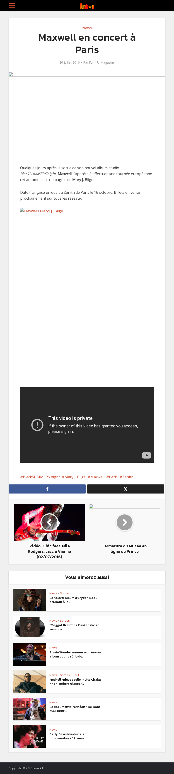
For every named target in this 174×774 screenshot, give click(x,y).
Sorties (65, 593)
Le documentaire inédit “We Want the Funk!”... (74, 709)
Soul (76, 675)
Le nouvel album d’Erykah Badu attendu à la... (73, 599)
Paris (113, 476)
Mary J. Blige (75, 476)
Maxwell (97, 476)
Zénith (127, 476)
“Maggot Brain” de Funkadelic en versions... (74, 627)
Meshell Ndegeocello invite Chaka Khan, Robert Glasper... (75, 681)
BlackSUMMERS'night (41, 476)
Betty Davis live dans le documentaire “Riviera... (67, 736)
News (87, 27)
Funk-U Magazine (102, 62)
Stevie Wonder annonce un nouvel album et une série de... (75, 654)
